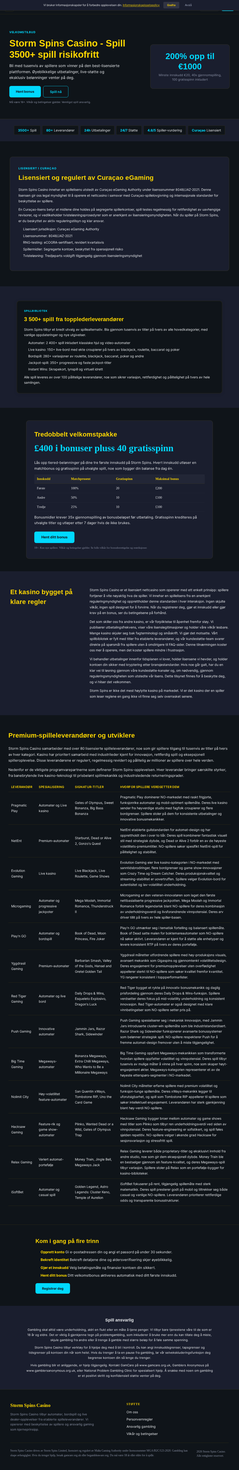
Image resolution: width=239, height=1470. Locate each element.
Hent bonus (25, 91)
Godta (171, 5)
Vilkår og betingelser (142, 1434)
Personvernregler (140, 1419)
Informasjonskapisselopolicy (141, 5)
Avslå (188, 5)
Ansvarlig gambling (141, 1426)
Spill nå (56, 92)
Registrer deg (52, 1288)
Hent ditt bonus (54, 537)
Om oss (132, 1412)
